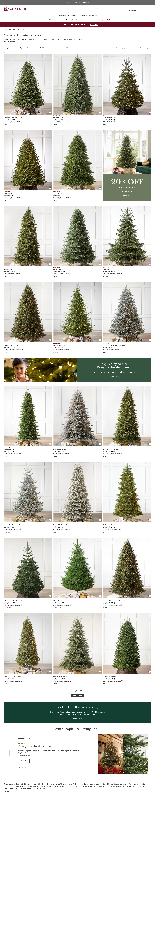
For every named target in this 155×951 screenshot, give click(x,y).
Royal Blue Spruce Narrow (12, 676)
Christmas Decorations (88, 20)
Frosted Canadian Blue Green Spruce (115, 345)
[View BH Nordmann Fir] (127, 84)
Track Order (132, 10)
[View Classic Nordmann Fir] (77, 568)
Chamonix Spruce (59, 345)
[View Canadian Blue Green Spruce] (28, 84)
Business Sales (93, 15)
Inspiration (74, 15)
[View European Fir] (127, 236)
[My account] (141, 10)
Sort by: (141, 48)
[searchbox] (110, 9)
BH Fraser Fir (8, 193)
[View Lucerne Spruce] (28, 416)
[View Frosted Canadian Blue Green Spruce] (127, 312)
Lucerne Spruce (9, 449)
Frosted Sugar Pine (59, 449)
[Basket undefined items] (150, 10)
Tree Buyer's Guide (63, 15)
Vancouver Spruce (59, 193)
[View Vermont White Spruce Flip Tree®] (127, 568)
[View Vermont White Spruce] (28, 312)
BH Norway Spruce (109, 525)
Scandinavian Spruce (60, 676)
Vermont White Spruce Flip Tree (114, 601)
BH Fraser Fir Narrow (110, 676)
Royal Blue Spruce (59, 117)
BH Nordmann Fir (109, 117)
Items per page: (122, 48)
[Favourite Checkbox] (50, 112)
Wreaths (65, 20)
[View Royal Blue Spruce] (77, 84)
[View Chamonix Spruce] (77, 312)
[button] (95, 9)
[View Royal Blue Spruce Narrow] (28, 643)
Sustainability (83, 15)
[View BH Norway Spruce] (127, 492)
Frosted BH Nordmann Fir (12, 525)
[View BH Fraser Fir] (28, 160)
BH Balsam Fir (58, 269)
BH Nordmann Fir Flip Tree (13, 601)
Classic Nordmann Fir (60, 601)
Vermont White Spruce (11, 345)
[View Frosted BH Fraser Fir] (77, 492)
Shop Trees (94, 24)
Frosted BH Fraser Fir (60, 525)
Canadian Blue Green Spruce (13, 117)
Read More (7, 791)
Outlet (109, 20)
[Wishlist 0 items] (146, 10)
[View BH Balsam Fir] (77, 236)
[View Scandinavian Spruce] (77, 643)
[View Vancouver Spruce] (77, 160)
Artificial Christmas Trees (51, 20)
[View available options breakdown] (21, 122)
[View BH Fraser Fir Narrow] (127, 643)
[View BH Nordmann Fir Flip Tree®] (28, 568)
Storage (101, 20)
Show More (77, 696)
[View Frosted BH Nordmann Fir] (28, 492)
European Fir (107, 269)
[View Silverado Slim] (28, 236)
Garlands (74, 20)
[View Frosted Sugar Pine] (77, 416)
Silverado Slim (8, 269)
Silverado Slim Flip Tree (111, 449)
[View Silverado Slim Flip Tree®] (127, 416)
